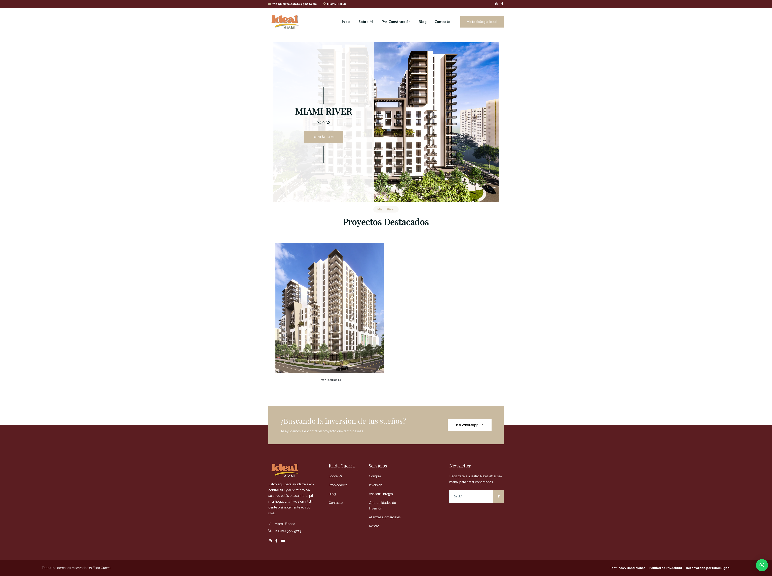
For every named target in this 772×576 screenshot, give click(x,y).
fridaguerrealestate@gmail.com (295, 4)
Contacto (442, 21)
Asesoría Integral (381, 494)
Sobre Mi (366, 21)
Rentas (374, 526)
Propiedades (338, 485)
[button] (762, 565)
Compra (375, 476)
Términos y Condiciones (627, 568)
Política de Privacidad (665, 568)
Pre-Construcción (396, 21)
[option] (386, 122)
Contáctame (323, 137)
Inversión (375, 485)
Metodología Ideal (482, 21)
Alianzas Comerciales (385, 517)
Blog (423, 21)
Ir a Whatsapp (467, 425)
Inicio (346, 21)
